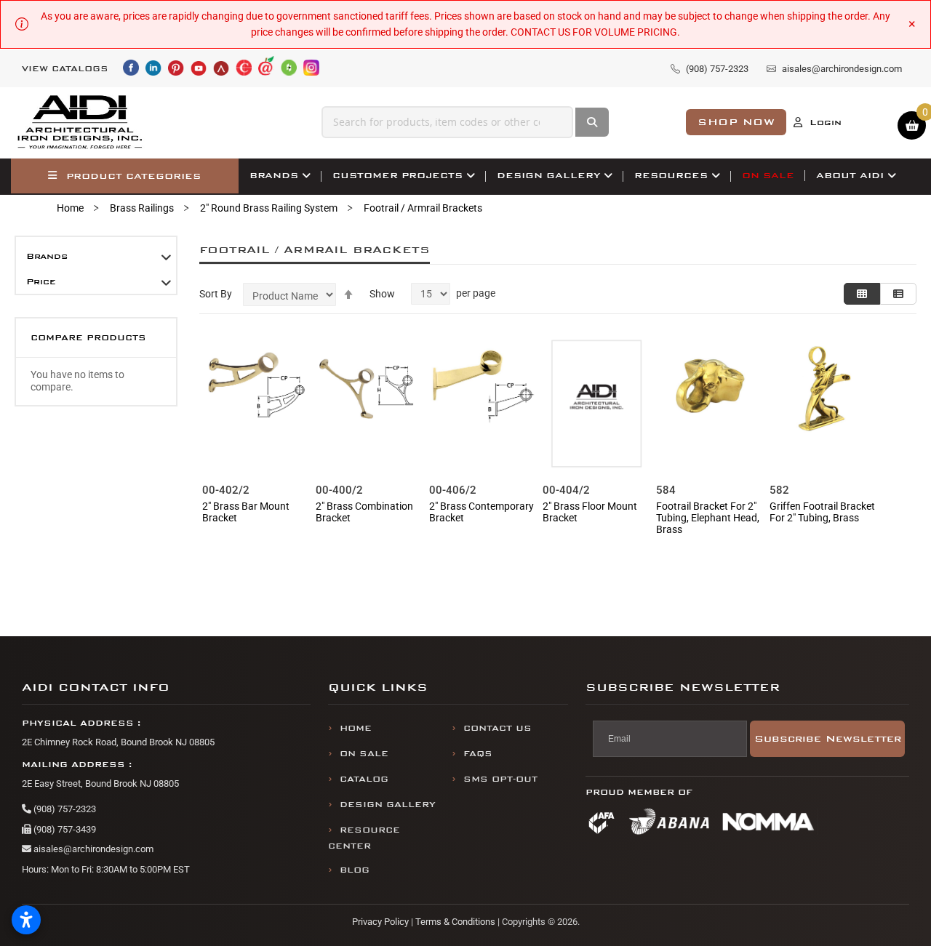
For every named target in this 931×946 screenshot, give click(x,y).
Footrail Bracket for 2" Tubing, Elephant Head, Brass (707, 517)
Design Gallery (388, 804)
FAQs (477, 753)
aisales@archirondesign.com (92, 848)
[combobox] (447, 122)
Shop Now (736, 122)
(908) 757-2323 (63, 808)
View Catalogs (65, 68)
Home (70, 208)
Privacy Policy (380, 921)
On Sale (364, 753)
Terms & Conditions (455, 921)
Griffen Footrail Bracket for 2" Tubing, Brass (822, 512)
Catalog (364, 779)
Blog (354, 870)
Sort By (215, 294)
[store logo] (81, 123)
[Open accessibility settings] (26, 919)
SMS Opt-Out (500, 779)
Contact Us (497, 728)
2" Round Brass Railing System (268, 208)
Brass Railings (142, 208)
